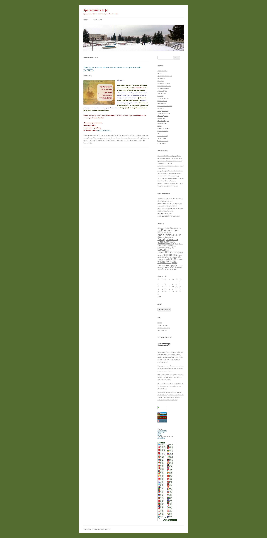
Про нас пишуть (162, 131)
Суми (171, 247)
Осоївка (172, 242)
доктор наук (169, 257)
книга (135, 138)
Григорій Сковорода (94, 138)
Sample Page (98, 20)
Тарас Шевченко (111, 140)
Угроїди (179, 252)
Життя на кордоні (163, 98)
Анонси (159, 73)
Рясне (181, 244)
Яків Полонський (135, 140)
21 (173, 289)
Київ (159, 231)
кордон (179, 259)
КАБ (180, 228)
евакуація (177, 257)
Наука (159, 126)
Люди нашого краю (163, 113)
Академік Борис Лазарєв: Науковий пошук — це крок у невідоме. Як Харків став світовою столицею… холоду (170, 173)
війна (174, 254)
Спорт (159, 133)
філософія (120, 140)
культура (160, 261)
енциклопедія (106, 138)
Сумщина (163, 249)
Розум (98, 140)
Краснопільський (169, 235)
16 (180, 287)
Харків (166, 254)
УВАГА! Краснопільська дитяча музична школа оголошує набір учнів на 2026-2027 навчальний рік (170, 377)
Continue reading (104, 130)
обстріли (161, 263)
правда (85, 140)
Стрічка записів (162, 325)
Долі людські (161, 93)
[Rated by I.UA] (162, 409)
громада (160, 257)
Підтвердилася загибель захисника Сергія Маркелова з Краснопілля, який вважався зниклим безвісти (170, 368)
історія (173, 269)
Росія (176, 244)
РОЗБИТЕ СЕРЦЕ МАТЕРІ (172, 216)
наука (174, 261)
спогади (159, 267)
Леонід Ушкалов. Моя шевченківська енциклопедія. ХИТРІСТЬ (112, 69)
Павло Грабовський (163, 128)
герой (180, 255)
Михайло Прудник (163, 121)
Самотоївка (161, 245)
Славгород (171, 245)
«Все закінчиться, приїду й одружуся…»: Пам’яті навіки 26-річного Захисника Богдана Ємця (170, 386)
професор (92, 140)
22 (176, 289)
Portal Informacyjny (163, 208)
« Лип (159, 297)
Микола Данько (162, 116)
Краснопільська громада (164, 232)
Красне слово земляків (106, 135)
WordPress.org (162, 330)
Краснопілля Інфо (95, 10)
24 (158, 292)
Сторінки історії (162, 136)
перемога (168, 263)
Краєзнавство (161, 103)
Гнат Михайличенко (164, 86)
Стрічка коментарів (163, 328)
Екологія (160, 96)
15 (176, 287)
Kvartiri (159, 216)
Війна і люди (161, 78)
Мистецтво (161, 118)
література (167, 261)
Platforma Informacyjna (164, 203)
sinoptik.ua (161, 438)
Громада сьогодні (163, 88)
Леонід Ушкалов (119, 135)
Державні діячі (162, 91)
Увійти (159, 323)
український (168, 267)
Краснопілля (170, 230)
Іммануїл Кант (116, 138)
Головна (86, 20)
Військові (160, 81)
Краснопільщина (165, 237)
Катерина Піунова (127, 138)
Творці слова (161, 138)
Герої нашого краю (163, 83)
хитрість (126, 140)
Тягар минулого (162, 141)
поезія (174, 262)
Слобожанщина (163, 248)
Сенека (102, 140)
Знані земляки (162, 101)
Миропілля (163, 241)
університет (178, 267)
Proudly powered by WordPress (102, 529)
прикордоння (163, 265)
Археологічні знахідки (164, 76)
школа (166, 269)
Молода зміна (161, 123)
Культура (160, 108)
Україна (159, 255)
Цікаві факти (161, 143)
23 (180, 289)
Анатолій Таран (162, 71)
